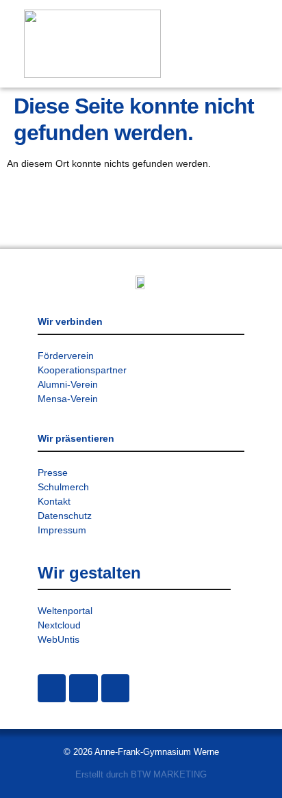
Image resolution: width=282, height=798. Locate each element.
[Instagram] (52, 688)
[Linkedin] (115, 688)
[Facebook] (83, 688)
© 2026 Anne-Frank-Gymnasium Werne (141, 752)
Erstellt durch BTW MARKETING (141, 774)
